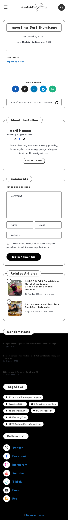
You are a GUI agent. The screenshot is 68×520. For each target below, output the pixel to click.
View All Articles (33, 160)
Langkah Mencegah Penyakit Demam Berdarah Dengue (30, 343)
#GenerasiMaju (44, 410)
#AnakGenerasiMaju (45, 404)
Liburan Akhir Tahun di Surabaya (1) (20, 372)
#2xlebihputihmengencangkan (25, 397)
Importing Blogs (15, 61)
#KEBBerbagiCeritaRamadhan (25, 424)
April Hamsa (20, 130)
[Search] (61, 7)
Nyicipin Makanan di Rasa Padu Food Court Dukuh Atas (42, 305)
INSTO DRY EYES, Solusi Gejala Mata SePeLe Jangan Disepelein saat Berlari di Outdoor (42, 285)
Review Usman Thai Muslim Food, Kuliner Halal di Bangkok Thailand (31, 357)
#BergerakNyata (18, 410)
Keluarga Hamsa (35, 514)
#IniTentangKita (17, 417)
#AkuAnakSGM (17, 404)
